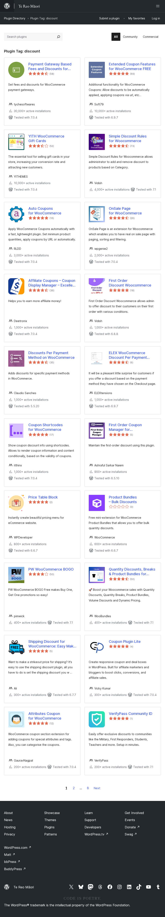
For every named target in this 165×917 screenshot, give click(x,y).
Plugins (49, 827)
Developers (93, 827)
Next (97, 788)
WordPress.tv (96, 834)
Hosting (9, 827)
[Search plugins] (59, 37)
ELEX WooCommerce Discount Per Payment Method (128, 355)
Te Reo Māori (23, 887)
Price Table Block (43, 497)
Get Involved (134, 813)
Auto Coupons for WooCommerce (44, 210)
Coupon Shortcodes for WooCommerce (45, 427)
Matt (9, 855)
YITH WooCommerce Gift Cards (46, 138)
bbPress (12, 862)
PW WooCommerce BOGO (51, 569)
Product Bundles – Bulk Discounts (123, 499)
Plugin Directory (14, 18)
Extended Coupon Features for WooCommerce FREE (132, 66)
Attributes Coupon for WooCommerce (44, 715)
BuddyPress (15, 869)
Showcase (52, 813)
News (8, 820)
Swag (131, 834)
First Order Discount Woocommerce (130, 282)
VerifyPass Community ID (130, 713)
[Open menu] (158, 6)
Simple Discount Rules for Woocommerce (128, 138)
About (8, 813)
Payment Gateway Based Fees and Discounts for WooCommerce (49, 66)
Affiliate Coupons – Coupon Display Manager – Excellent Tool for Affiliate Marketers (52, 283)
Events (130, 820)
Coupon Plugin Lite (125, 641)
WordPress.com (17, 848)
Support (90, 820)
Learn (89, 813)
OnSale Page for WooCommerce (125, 210)
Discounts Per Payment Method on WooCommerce (51, 355)
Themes (50, 820)
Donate (132, 827)
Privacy (9, 834)
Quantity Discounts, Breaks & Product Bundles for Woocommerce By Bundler (132, 571)
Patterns (50, 834)
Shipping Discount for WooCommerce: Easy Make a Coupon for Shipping (52, 644)
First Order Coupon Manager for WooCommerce (125, 427)
